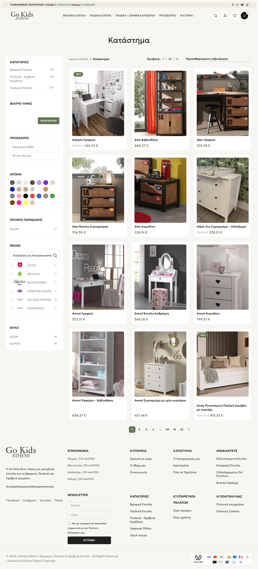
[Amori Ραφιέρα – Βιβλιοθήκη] (98, 364)
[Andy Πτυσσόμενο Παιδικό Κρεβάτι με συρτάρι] (223, 364)
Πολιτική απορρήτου (230, 504)
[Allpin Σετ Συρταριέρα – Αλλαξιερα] (223, 190)
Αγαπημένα (181, 465)
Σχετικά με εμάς (141, 458)
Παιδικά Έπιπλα (21, 88)
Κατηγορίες (139, 496)
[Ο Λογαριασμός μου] (225, 15)
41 (174, 429)
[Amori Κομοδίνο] (223, 277)
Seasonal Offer (23, 147)
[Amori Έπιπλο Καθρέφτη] (160, 277)
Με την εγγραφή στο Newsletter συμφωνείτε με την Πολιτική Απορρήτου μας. (87, 528)
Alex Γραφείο (206, 140)
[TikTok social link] (247, 4)
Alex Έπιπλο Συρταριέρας (90, 226)
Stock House (21, 155)
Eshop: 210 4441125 (81, 479)
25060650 (89, 4)
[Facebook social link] (233, 4)
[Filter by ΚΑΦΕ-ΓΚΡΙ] (32, 182)
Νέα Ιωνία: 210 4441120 (83, 465)
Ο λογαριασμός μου (186, 458)
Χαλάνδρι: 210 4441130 (83, 472)
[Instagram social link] (237, 4)
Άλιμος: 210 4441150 (81, 458)
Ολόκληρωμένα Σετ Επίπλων (229, 474)
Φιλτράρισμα (48, 120)
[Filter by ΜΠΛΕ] (39, 196)
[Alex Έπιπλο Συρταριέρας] (98, 190)
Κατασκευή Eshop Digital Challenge (31, 561)
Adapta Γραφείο (83, 140)
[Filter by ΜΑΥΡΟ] (25, 196)
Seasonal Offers (140, 528)
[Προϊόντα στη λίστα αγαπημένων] (235, 15)
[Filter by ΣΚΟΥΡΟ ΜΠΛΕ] (12, 189)
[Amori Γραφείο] (98, 277)
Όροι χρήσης (182, 517)
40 (167, 429)
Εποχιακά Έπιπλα (228, 465)
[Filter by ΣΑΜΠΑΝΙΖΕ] (52, 182)
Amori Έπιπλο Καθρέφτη (151, 313)
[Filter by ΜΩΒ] (45, 182)
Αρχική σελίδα (79, 59)
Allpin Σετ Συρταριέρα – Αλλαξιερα (221, 226)
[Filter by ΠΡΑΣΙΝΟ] (52, 196)
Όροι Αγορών (182, 510)
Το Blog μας (138, 465)
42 (181, 429)
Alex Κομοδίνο (144, 226)
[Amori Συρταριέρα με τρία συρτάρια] (160, 364)
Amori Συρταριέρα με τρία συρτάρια (160, 400)
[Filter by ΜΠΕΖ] (32, 202)
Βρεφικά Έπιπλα (21, 69)
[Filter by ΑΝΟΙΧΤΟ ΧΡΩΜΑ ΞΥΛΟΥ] (25, 182)
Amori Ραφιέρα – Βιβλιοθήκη (92, 400)
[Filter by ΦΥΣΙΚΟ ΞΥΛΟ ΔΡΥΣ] (45, 189)
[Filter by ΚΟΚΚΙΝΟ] (32, 196)
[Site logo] (22, 15)
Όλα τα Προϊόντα (185, 472)
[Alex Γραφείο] (223, 103)
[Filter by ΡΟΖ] (19, 196)
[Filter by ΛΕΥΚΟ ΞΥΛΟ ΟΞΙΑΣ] (39, 189)
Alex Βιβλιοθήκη (146, 140)
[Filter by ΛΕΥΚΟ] (52, 189)
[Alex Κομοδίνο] (160, 190)
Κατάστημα (182, 451)
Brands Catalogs (227, 483)
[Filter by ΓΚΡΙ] (12, 196)
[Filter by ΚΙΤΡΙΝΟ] (25, 202)
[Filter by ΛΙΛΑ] (39, 182)
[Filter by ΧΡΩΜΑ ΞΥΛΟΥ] (45, 196)
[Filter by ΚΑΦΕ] (12, 202)
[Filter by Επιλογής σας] (32, 189)
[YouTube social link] (242, 4)
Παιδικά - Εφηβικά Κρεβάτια (22, 79)
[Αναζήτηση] (215, 15)
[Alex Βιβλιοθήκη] (160, 103)
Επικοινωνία (138, 472)
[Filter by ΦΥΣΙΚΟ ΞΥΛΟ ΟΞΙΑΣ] (25, 189)
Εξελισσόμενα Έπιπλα (231, 458)
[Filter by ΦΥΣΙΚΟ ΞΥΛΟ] (19, 189)
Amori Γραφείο (82, 313)
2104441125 (63, 4)
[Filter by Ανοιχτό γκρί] (19, 182)
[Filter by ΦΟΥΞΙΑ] (19, 202)
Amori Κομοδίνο (208, 313)
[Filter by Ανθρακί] (12, 182)
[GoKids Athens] (34, 452)
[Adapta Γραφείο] (98, 103)
